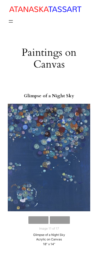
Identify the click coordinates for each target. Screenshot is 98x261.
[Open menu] (11, 21)
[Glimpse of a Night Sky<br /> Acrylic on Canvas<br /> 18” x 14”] (49, 157)
